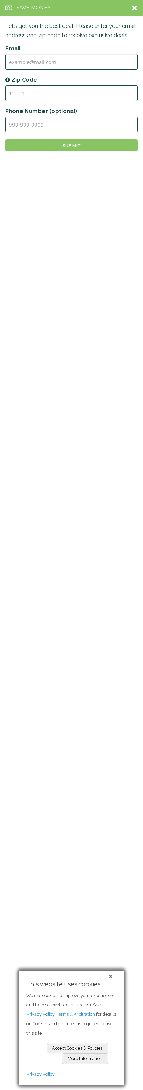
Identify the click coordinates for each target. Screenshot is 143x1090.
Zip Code (23, 80)
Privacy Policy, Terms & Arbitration (60, 1014)
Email (13, 48)
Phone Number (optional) (41, 111)
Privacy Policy (40, 1074)
